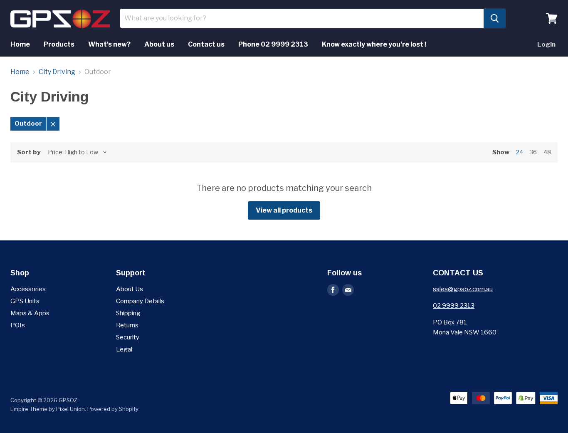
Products (59, 44)
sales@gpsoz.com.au (463, 289)
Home (20, 44)
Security (127, 337)
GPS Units (25, 301)
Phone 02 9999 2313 (273, 44)
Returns (127, 325)
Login (546, 44)
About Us (129, 289)
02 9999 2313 (453, 305)
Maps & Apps (29, 313)
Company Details (140, 301)
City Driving (57, 72)
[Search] (495, 18)
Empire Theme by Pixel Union (47, 409)
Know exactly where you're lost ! (374, 44)
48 (547, 152)
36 (533, 152)
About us (159, 44)
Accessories (28, 289)
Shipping (128, 313)
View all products (284, 210)
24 (519, 152)
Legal (124, 349)
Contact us (206, 44)
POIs (17, 325)
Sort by (28, 152)
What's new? (109, 44)
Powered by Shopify (112, 409)
